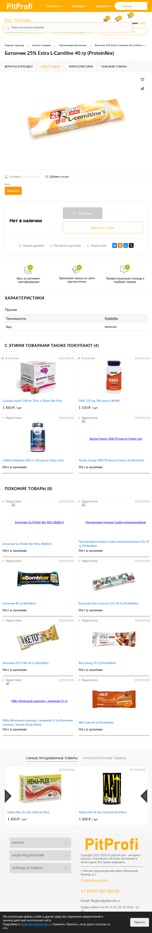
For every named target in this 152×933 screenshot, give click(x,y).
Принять (139, 922)
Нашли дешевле (33, 245)
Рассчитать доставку (67, 245)
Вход (8, 20)
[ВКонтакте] (114, 245)
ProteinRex (111, 318)
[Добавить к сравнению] (142, 88)
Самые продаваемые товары (52, 758)
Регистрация (22, 20)
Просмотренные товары (104, 758)
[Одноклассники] (120, 245)
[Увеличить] (76, 120)
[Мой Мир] (125, 245)
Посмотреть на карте (94, 880)
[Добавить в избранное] (142, 79)
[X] (131, 245)
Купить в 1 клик (102, 227)
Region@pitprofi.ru (105, 900)
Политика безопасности (35, 924)
